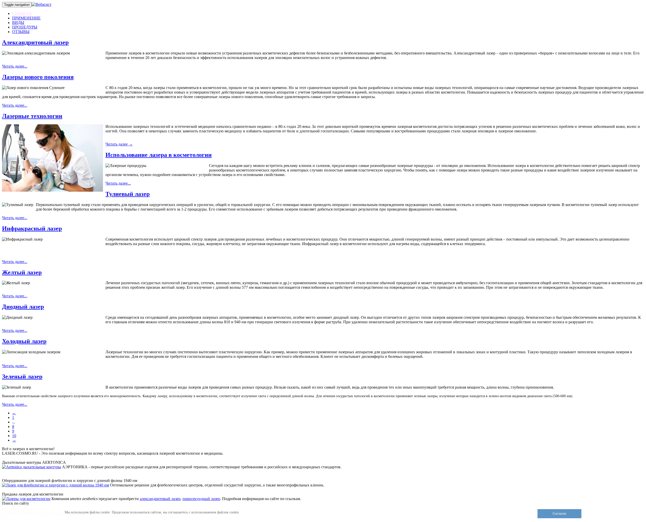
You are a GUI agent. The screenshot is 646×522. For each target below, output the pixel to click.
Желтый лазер (22, 272)
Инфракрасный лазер (32, 228)
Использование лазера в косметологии (158, 155)
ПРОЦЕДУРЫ (24, 27)
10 (14, 435)
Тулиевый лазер (127, 194)
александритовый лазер (160, 499)
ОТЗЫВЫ (21, 32)
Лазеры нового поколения (38, 77)
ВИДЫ (18, 22)
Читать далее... (14, 66)
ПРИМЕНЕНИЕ (26, 18)
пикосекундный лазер (201, 499)
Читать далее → (119, 144)
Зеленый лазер (22, 376)
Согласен (559, 513)
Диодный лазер (23, 306)
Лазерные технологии (32, 116)
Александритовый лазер (35, 42)
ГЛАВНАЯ (22, 13)
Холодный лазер (24, 341)
